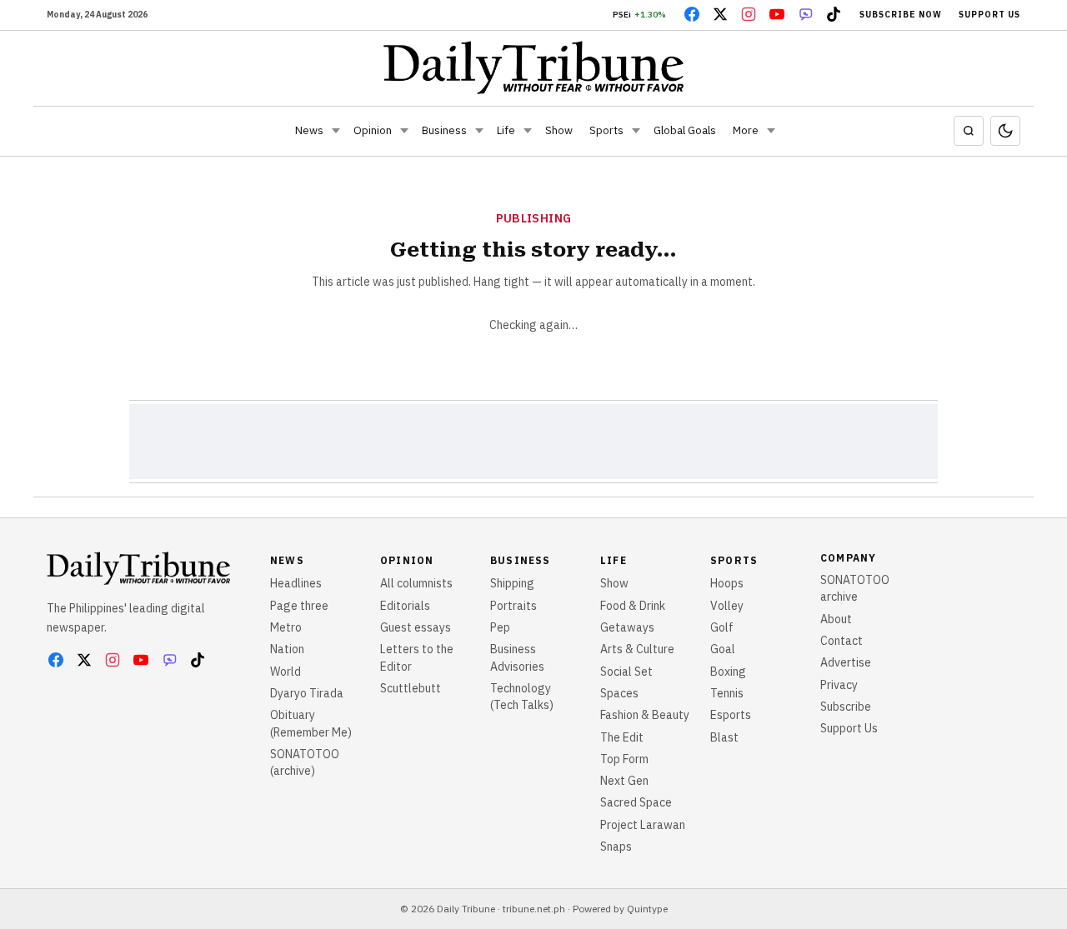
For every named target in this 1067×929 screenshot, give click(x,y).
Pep (500, 627)
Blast (724, 737)
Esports (730, 714)
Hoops (727, 583)
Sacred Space (636, 802)
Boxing (728, 671)
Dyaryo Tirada (306, 693)
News (309, 130)
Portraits (513, 605)
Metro (286, 627)
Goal (722, 649)
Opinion (372, 130)
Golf (722, 627)
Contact (841, 640)
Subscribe (845, 706)
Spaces (619, 693)
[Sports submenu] (636, 130)
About (836, 619)
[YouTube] (777, 14)
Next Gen (624, 780)
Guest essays (415, 627)
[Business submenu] (479, 130)
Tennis (727, 693)
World (285, 671)
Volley (727, 605)
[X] (720, 14)
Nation (287, 649)
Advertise (845, 662)
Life (506, 130)
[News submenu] (336, 130)
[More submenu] (771, 130)
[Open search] (969, 131)
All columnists (416, 583)
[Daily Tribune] (533, 67)
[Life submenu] (527, 130)
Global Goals (685, 130)
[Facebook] (692, 14)
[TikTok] (833, 14)
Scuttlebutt (410, 688)
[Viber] (805, 14)
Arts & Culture (637, 649)
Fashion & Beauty (644, 714)
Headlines (296, 583)
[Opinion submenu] (404, 130)
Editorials (405, 605)
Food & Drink (632, 605)
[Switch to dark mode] (1005, 131)
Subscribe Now (900, 14)
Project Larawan (642, 824)
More (746, 130)
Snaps (616, 846)
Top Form (624, 759)
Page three (299, 605)
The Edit (622, 737)
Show (559, 130)
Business (444, 130)
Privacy (839, 684)
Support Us (989, 14)
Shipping (512, 583)
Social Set (626, 671)
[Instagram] (748, 14)
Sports (606, 130)
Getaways (627, 627)
